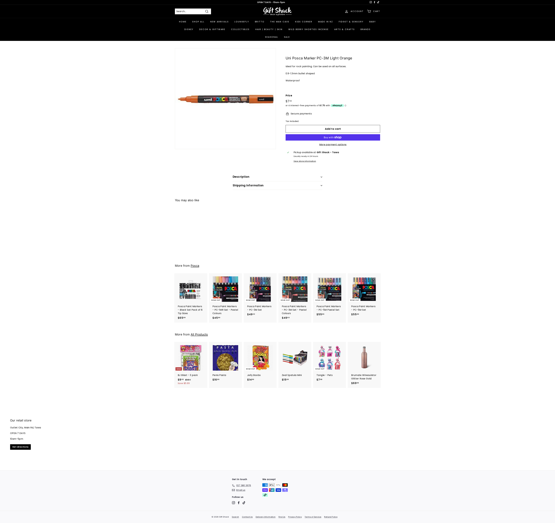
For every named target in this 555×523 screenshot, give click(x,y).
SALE (287, 37)
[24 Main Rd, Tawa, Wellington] (277, 434)
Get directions (20, 446)
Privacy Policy (295, 516)
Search (235, 516)
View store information (305, 161)
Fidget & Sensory (351, 21)
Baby (372, 21)
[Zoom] (225, 98)
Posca (195, 265)
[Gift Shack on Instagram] (233, 502)
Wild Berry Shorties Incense (308, 29)
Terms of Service (313, 516)
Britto (259, 21)
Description (241, 177)
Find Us (282, 516)
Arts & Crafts (344, 29)
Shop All (198, 21)
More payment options (333, 144)
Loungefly (241, 21)
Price (289, 95)
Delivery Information (266, 516)
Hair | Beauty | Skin (269, 29)
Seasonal (271, 37)
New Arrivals (219, 21)
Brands (366, 29)
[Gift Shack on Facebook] (238, 502)
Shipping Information (248, 185)
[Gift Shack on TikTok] (243, 502)
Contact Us (247, 516)
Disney (189, 29)
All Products (199, 334)
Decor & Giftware (212, 29)
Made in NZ (325, 21)
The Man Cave (279, 21)
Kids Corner (303, 21)
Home (182, 21)
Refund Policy (330, 516)
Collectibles (240, 29)
